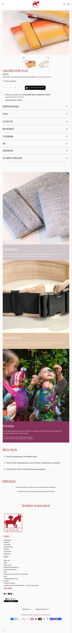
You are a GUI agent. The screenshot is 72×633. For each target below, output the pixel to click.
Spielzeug (7, 554)
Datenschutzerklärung (11, 567)
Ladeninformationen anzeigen (13, 100)
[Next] (47, 57)
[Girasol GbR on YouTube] (11, 594)
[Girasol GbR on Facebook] (7, 594)
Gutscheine (7, 551)
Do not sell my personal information (16, 574)
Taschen (6, 549)
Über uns (7, 560)
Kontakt (6, 581)
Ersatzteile (7, 545)
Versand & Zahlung (10, 570)
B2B (5, 576)
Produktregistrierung (11, 579)
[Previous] (24, 57)
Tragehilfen (7, 540)
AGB (5, 563)
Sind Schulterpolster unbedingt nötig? (21, 456)
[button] (36, 491)
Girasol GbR (29, 615)
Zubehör (6, 542)
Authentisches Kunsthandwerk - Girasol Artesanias (21, 585)
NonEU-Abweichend (44, 77)
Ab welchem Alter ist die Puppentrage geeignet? (25, 469)
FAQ (5, 572)
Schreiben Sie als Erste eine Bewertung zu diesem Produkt (36, 491)
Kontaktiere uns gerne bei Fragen (18, 438)
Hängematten (8, 547)
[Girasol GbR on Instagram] (9, 594)
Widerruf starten (9, 583)
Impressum (7, 565)
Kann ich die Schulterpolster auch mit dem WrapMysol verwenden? (33, 463)
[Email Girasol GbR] (4, 594)
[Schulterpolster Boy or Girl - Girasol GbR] (36, 32)
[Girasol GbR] (36, 4)
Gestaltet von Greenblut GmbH (42, 615)
